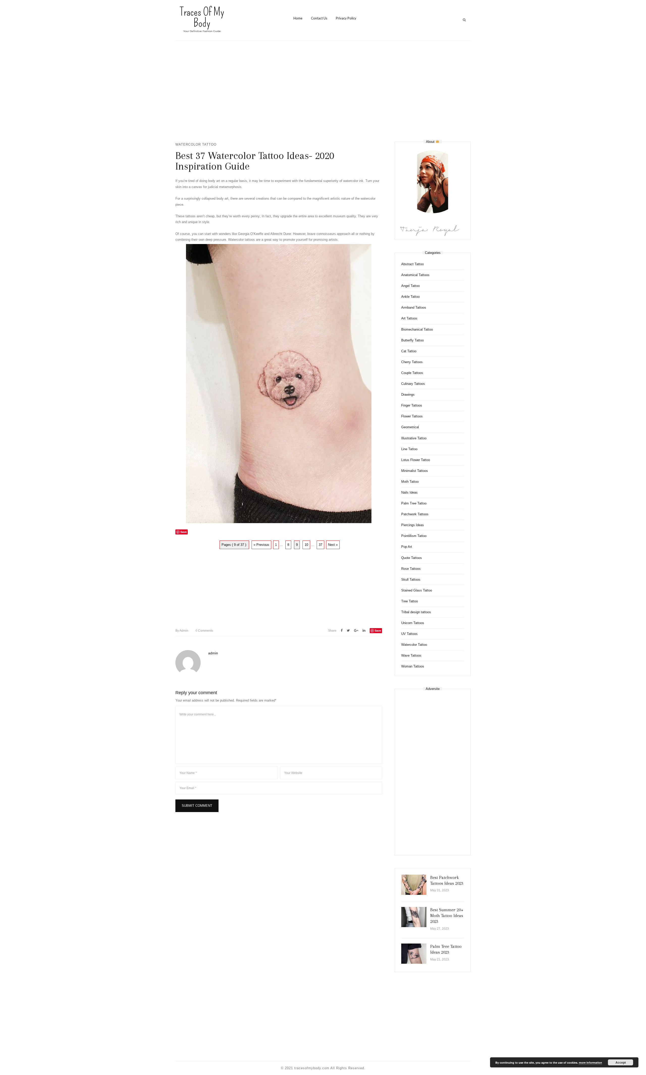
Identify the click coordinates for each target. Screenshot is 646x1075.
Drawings (408, 394)
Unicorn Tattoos (412, 623)
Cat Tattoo (408, 351)
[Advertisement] (323, 91)
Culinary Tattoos (413, 384)
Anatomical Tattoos (415, 275)
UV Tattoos (409, 634)
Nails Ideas (409, 492)
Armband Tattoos (413, 307)
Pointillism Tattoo (413, 536)
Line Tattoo (409, 449)
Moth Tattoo (410, 481)
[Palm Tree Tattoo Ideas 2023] (413, 954)
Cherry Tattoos (412, 362)
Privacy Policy (346, 18)
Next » (333, 545)
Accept (620, 1062)
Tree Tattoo (409, 601)
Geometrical (410, 427)
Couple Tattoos (412, 373)
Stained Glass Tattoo (416, 590)
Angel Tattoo (410, 286)
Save (378, 630)
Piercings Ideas (412, 525)
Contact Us (319, 18)
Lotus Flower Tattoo (415, 460)
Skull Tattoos (410, 579)
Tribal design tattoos (416, 612)
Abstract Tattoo (412, 264)
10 (306, 545)
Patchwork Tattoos (414, 514)
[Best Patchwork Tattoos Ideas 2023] (413, 885)
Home (297, 18)
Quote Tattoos (411, 558)
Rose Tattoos (411, 569)
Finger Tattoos (411, 405)
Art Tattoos (409, 318)
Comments (204, 630)
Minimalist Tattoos (414, 471)
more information (590, 1062)
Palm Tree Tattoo (413, 503)
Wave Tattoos (411, 655)
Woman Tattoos (412, 666)
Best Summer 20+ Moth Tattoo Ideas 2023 (446, 915)
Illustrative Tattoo (413, 438)
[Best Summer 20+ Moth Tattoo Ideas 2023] (413, 917)
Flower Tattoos (412, 416)
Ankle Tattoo (410, 297)
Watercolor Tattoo (196, 144)
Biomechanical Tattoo (417, 329)
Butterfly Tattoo (412, 340)
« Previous (261, 545)
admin (181, 630)
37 (320, 545)
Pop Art (406, 547)
